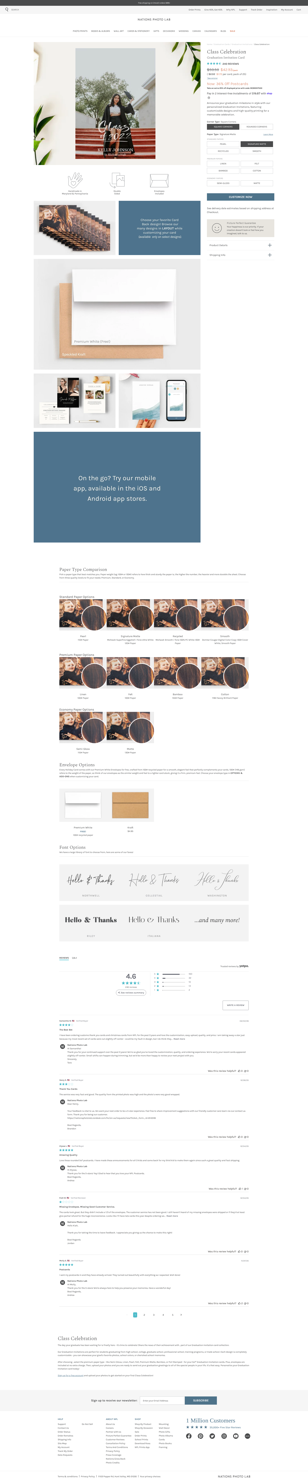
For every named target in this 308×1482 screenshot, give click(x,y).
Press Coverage (113, 1455)
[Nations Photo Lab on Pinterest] (200, 1436)
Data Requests (65, 1455)
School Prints (141, 1439)
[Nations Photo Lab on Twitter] (212, 1436)
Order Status (64, 1431)
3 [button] (153, 1314)
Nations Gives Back (115, 1458)
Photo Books (165, 1443)
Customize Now (240, 197)
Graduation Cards (222, 44)
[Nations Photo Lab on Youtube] (236, 1436)
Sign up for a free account (70, 1375)
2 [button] (144, 1314)
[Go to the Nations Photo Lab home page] (154, 19)
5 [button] (172, 1314)
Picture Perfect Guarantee (118, 1435)
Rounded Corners (257, 126)
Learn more (268, 134)
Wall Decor (164, 1428)
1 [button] (135, 1314)
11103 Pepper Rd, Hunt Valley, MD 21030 (117, 1476)
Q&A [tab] (74, 957)
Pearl (223, 144)
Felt (257, 163)
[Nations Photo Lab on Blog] (247, 1436)
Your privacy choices (150, 1476)
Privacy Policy (113, 1451)
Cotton (257, 170)
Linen (223, 163)
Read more (179, 1039)
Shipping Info (64, 1439)
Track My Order (65, 1451)
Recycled (223, 151)
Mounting (164, 1424)
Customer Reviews (115, 1439)
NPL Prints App (142, 1447)
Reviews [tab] (64, 957)
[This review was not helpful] (245, 1070)
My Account (63, 1447)
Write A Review (235, 1005)
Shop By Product (143, 1424)
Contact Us (63, 1428)
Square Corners (223, 126)
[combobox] (29, 9)
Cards (162, 1439)
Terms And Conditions (117, 1447)
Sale (137, 1431)
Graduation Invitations (242, 44)
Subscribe (201, 1400)
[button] (173, 975)
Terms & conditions (68, 1476)
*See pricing (212, 78)
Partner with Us (113, 1431)
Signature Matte (257, 144)
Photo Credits (113, 1462)
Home (209, 44)
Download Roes (142, 1443)
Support (62, 1424)
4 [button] (163, 1314)
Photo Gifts (164, 1431)
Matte (257, 183)
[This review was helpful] (239, 1070)
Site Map (62, 1443)
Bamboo (223, 170)
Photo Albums (166, 1435)
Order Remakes (65, 1435)
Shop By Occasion (144, 1428)
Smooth (256, 151)
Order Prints (141, 1435)
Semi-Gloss (223, 183)
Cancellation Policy (115, 1443)
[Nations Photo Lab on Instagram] (224, 1436)
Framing (163, 1447)
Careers (110, 1428)
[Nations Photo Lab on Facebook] (189, 1436)
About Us (110, 1424)
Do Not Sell (87, 1424)
